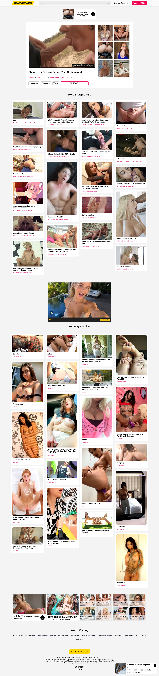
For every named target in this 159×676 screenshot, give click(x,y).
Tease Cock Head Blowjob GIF (91, 156)
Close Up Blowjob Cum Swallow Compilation (26, 236)
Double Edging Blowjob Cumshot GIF (93, 125)
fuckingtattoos (17, 357)
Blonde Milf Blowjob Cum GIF (56, 125)
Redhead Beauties (105, 635)
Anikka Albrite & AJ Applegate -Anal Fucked (95, 531)
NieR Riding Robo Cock (56, 386)
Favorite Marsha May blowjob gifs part (130, 183)
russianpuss (120, 529)
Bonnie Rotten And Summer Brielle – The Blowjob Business (131, 435)
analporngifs (120, 465)
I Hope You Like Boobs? (56, 480)
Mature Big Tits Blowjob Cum (21, 149)
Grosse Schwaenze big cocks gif (128, 126)
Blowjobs (118, 635)
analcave (15, 551)
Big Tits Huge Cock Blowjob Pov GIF (24, 123)
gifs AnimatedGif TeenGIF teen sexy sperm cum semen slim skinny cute (61, 121)
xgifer (83, 506)
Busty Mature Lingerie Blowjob (57, 254)
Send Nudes (43, 635)
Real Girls (80, 639)
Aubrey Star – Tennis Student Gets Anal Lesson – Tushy (95, 388)
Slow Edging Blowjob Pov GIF (125, 186)
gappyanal (85, 364)
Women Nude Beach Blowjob (60, 77)
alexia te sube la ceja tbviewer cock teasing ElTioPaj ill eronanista (95, 121)
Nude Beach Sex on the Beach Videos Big (96, 243)
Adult (49, 354)
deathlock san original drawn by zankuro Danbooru (25, 207)
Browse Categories (121, 3)
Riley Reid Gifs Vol (123, 266)
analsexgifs (50, 357)
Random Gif (138, 3)
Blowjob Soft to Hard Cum (124, 128)
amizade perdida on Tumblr (23, 233)
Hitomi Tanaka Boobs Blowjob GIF (23, 176)
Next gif (75, 83)
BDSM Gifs (75, 635)
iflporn (84, 392)
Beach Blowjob (42, 77)
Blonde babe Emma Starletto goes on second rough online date (96, 360)
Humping (120, 463)
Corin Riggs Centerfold (21, 459)
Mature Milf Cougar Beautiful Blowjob (127, 241)
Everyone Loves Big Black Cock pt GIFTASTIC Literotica (95, 187)
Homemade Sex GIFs (55, 217)
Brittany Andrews (88, 215)
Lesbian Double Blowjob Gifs (125, 269)
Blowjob (31, 77)
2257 (82, 667)
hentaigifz (50, 388)
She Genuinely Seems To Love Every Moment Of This (27, 518)
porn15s (84, 535)
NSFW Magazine (88, 635)
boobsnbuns (85, 442)
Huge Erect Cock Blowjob (89, 191)
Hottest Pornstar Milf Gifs (126, 238)
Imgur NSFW (30, 635)
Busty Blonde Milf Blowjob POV (22, 273)
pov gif (15, 120)
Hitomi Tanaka (18, 173)
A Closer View (18, 404)
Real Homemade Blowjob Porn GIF (58, 219)
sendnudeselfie (121, 382)
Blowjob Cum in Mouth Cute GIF (22, 210)
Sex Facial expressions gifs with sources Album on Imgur (25, 269)
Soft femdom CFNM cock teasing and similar (96, 153)
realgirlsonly (51, 546)
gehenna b (120, 159)
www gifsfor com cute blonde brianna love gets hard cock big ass (62, 250)
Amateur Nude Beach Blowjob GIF (92, 246)
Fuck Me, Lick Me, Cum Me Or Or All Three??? (130, 378)
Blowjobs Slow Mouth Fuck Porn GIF (58, 157)
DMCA (77, 667)
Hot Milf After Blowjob (88, 218)
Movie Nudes (63, 635)
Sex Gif (53, 635)
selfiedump (16, 407)
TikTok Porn (18, 635)
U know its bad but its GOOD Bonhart (62, 154)
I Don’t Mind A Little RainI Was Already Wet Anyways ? (61, 542)
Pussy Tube (141, 635)
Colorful (16, 354)
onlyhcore (120, 438)
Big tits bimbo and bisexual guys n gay (28, 147)
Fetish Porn (129, 635)
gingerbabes (16, 522)
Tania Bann (121, 526)
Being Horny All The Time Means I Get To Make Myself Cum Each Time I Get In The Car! (61, 451)
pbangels (15, 462)
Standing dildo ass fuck (91, 503)
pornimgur (50, 455)
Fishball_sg (121, 583)
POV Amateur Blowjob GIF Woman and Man (129, 161)
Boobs (84, 439)
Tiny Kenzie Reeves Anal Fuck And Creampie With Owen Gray (26, 547)
